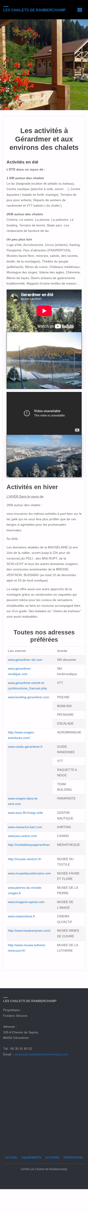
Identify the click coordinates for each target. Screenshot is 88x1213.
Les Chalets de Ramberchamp (34, 10)
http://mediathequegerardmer (29, 845)
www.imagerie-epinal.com (26, 902)
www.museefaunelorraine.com (29, 873)
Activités (52, 1157)
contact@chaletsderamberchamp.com (41, 1054)
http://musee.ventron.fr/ (24, 859)
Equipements (31, 1157)
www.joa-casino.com (22, 836)
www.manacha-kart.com (25, 827)
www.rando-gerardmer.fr (25, 746)
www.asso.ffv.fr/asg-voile (25, 812)
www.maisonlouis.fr (21, 916)
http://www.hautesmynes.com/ (29, 930)
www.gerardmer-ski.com (25, 659)
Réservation (73, 1157)
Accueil (11, 1157)
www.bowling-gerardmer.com (28, 697)
